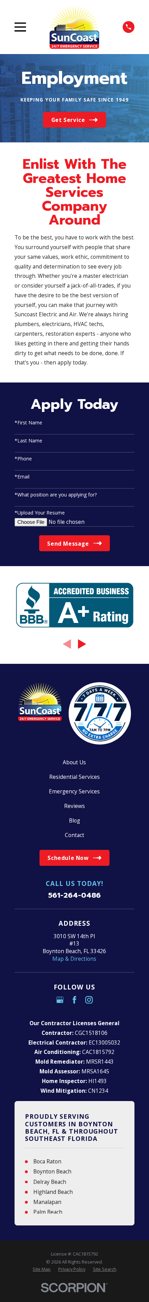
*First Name (28, 423)
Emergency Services (74, 791)
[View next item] (82, 644)
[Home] (74, 27)
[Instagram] (89, 1000)
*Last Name (28, 441)
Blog (74, 820)
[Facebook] (74, 1000)
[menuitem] (42, 1269)
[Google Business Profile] (60, 1000)
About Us (74, 762)
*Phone (23, 459)
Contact (74, 835)
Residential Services (74, 777)
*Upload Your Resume (40, 513)
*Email (22, 477)
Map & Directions (74, 958)
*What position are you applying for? (56, 495)
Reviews (74, 806)
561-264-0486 (74, 895)
